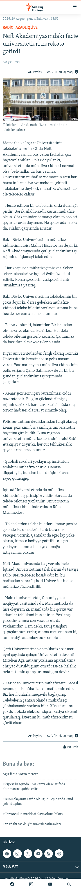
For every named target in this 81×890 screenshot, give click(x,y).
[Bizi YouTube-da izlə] (50, 884)
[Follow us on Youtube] (38, 853)
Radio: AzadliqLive (20, 28)
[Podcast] (59, 853)
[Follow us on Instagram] (17, 853)
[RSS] (48, 853)
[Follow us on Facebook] (7, 853)
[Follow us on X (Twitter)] (28, 853)
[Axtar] (69, 884)
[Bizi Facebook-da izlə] (12, 884)
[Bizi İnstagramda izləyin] (31, 884)
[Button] (35, 72)
